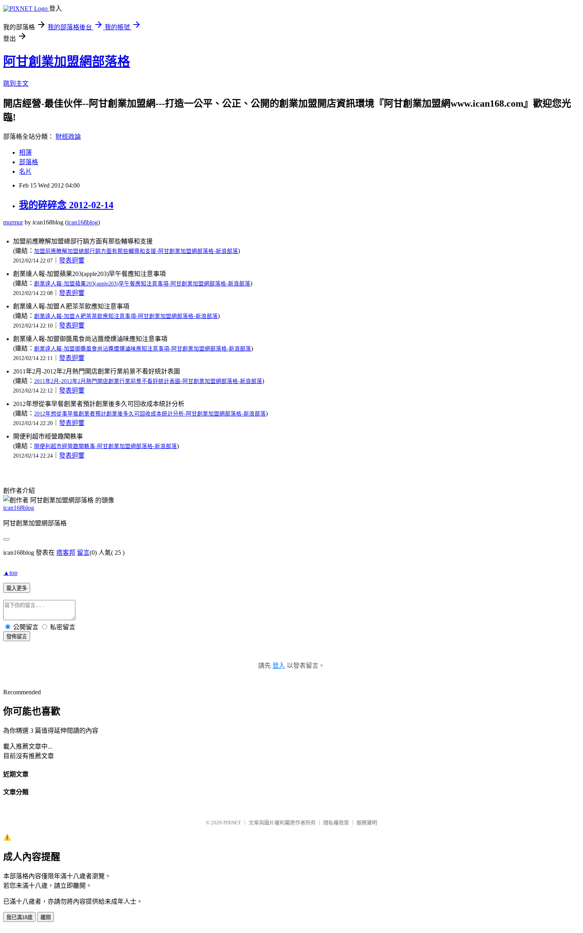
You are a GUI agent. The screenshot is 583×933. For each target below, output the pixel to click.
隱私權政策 (336, 823)
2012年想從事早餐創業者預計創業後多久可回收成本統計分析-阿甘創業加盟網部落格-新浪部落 (150, 414)
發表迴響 (71, 260)
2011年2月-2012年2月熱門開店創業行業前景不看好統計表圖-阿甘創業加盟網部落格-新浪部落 (148, 381)
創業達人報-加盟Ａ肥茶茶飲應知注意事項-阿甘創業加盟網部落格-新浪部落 (126, 316)
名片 (25, 171)
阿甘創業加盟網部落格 (66, 61)
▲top (10, 572)
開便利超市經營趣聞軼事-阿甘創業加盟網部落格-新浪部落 (105, 446)
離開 (45, 917)
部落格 (28, 162)
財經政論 (68, 136)
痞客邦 (65, 552)
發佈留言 (16, 637)
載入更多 (16, 588)
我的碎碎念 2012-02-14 (66, 205)
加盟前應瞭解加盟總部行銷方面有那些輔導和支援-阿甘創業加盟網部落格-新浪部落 (136, 251)
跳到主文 (16, 83)
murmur (13, 222)
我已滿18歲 (19, 917)
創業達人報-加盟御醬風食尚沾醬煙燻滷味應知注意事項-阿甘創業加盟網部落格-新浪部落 (142, 349)
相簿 (25, 152)
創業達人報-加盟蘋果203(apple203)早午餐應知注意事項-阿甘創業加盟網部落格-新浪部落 (142, 284)
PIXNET (232, 823)
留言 (83, 552)
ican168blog (82, 222)
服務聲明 (367, 823)
